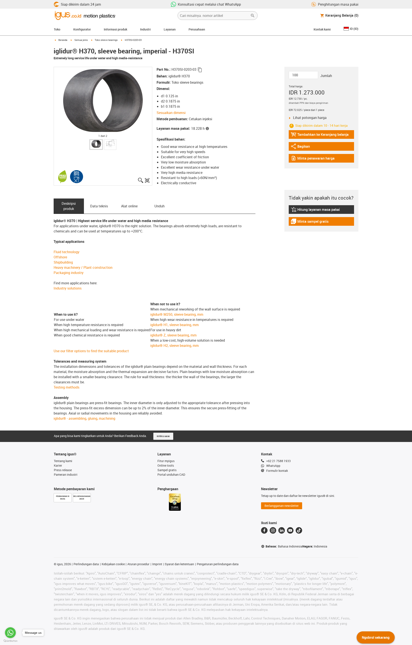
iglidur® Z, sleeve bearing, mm (173, 335)
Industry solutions (68, 288)
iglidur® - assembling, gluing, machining (84, 418)
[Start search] (252, 15)
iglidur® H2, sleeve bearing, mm (174, 345)
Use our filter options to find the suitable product (91, 351)
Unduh (159, 206)
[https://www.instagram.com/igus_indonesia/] (273, 530)
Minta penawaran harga (313, 159)
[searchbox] (214, 15)
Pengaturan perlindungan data (218, 564)
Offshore (60, 257)
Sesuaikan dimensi (171, 112)
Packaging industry (68, 272)
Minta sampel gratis (310, 222)
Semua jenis (81, 40)
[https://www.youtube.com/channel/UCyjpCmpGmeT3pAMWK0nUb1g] (290, 530)
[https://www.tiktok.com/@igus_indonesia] (299, 530)
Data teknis (99, 206)
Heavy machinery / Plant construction (83, 267)
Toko (57, 29)
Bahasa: (284, 546)
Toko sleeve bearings (106, 40)
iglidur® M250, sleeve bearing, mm (176, 314)
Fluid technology (66, 252)
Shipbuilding (63, 262)
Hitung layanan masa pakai (315, 210)
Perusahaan (197, 29)
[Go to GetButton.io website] (10, 641)
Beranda (62, 40)
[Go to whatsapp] (10, 632)
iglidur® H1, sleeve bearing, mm (174, 324)
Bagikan (302, 147)
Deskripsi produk (69, 206)
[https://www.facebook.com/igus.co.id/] (264, 530)
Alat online (129, 206)
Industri (145, 29)
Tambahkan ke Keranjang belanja (320, 135)
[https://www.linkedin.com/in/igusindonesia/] (281, 530)
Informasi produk (115, 29)
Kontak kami (322, 29)
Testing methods (66, 387)
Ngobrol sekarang (376, 637)
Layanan (170, 29)
